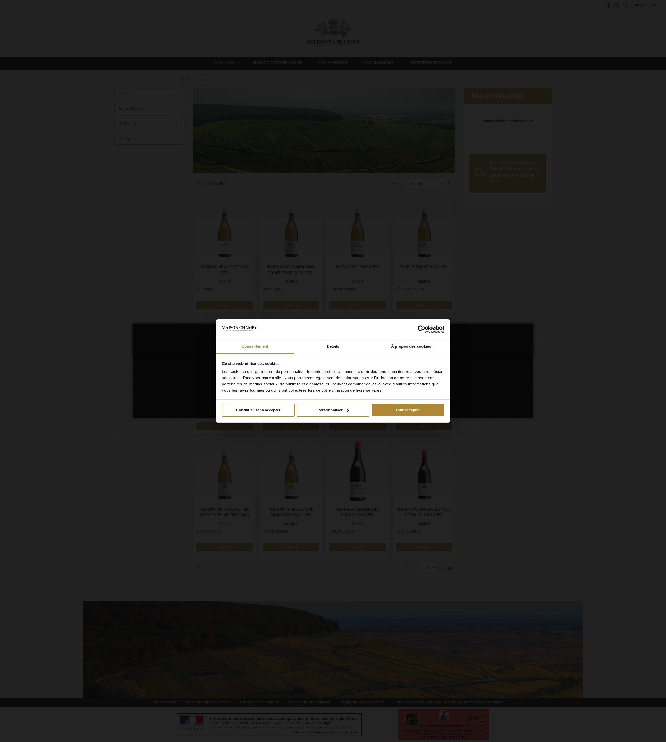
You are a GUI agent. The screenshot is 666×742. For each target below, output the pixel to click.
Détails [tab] (333, 346)
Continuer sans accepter (258, 410)
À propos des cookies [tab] (411, 346)
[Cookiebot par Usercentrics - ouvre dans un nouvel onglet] (421, 329)
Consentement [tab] (254, 346)
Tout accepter (407, 410)
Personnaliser (330, 410)
